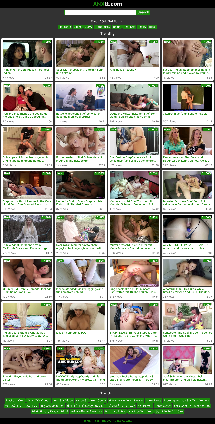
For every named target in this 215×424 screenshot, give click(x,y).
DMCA (106, 420)
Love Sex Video (63, 400)
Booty (117, 26)
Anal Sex (129, 26)
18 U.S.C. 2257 (122, 420)
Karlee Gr (82, 400)
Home (87, 420)
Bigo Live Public (115, 411)
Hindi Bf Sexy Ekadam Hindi (50, 411)
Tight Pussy (102, 26)
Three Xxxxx (163, 406)
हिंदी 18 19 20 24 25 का (169, 411)
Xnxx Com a (98, 400)
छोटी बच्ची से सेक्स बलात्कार (121, 406)
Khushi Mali (145, 406)
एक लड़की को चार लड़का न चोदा (21, 406)
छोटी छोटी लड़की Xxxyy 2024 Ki (85, 406)
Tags (96, 420)
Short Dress (153, 400)
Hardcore (65, 26)
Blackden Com (15, 400)
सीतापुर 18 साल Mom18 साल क (126, 400)
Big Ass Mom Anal (52, 406)
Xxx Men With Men (140, 411)
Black (152, 26)
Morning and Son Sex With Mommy (186, 400)
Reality (142, 26)
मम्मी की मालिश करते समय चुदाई (86, 411)
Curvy (88, 26)
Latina (78, 26)
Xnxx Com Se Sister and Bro (192, 406)
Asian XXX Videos (38, 400)
